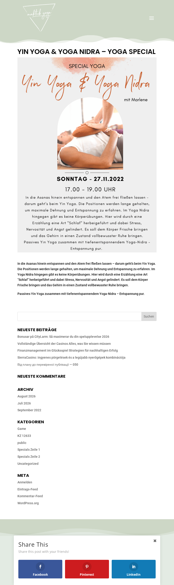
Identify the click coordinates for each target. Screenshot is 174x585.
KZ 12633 (24, 436)
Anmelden (24, 482)
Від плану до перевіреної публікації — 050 (47, 364)
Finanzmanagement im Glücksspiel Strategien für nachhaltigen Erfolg (67, 350)
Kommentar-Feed (30, 496)
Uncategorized (28, 463)
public (21, 443)
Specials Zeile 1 (28, 449)
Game (21, 429)
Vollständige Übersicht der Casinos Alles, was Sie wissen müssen (64, 343)
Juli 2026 (24, 403)
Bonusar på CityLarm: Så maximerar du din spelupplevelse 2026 (63, 336)
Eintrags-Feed (27, 489)
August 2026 (26, 396)
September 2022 (29, 410)
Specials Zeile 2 (28, 456)
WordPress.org (28, 503)
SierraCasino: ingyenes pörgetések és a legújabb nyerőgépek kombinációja (71, 357)
